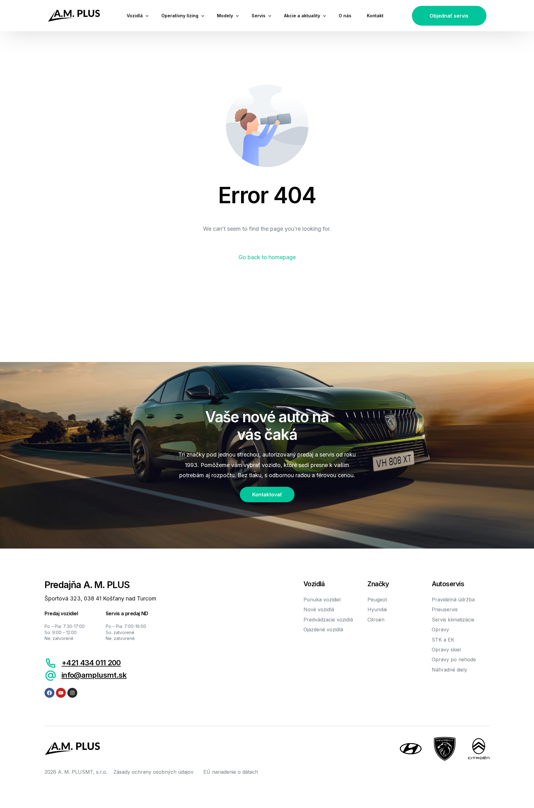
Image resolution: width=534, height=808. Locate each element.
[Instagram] (72, 693)
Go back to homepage (267, 257)
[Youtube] (61, 693)
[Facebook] (49, 693)
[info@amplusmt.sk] (50, 675)
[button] (449, 16)
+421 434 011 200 (91, 662)
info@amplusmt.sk (94, 675)
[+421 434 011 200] (50, 663)
